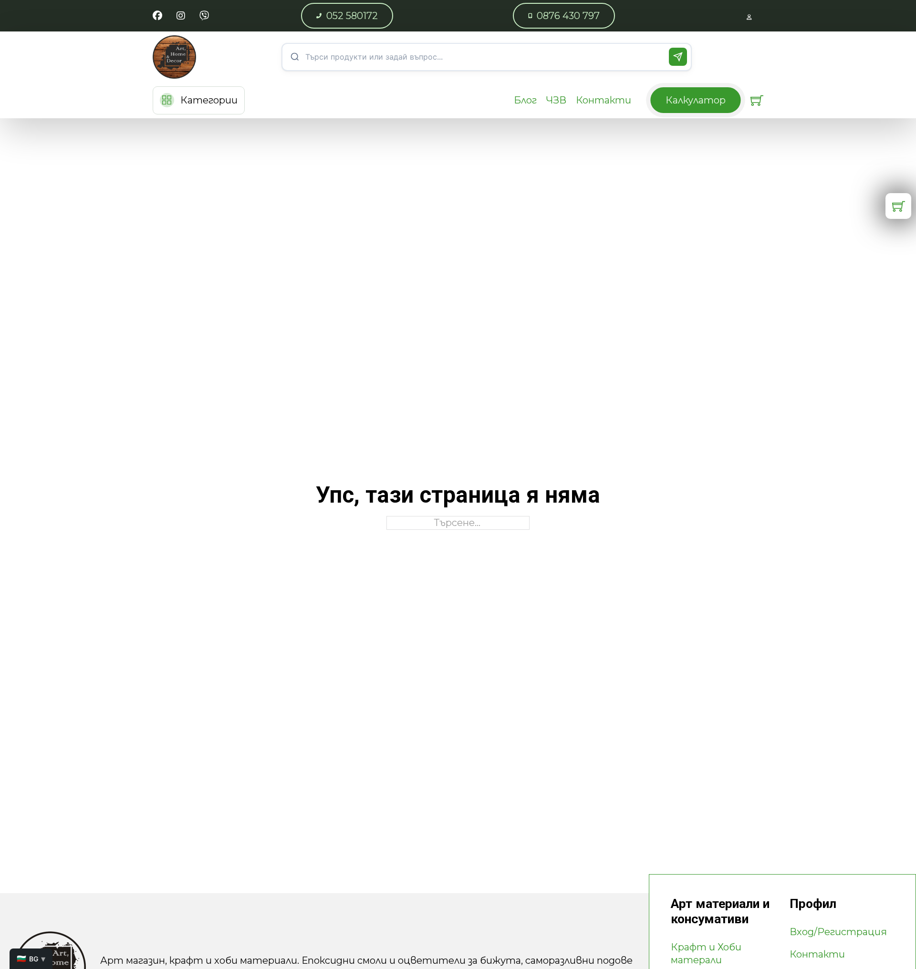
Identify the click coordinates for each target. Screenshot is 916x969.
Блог (525, 100)
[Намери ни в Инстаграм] (181, 16)
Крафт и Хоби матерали (706, 953)
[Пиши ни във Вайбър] (204, 16)
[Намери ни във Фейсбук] (157, 16)
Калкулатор (696, 100)
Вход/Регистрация (838, 932)
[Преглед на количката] (756, 100)
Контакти (603, 100)
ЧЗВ (556, 100)
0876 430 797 (568, 15)
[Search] (678, 57)
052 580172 (352, 15)
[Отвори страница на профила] (749, 16)
